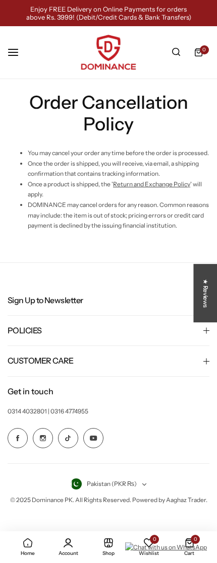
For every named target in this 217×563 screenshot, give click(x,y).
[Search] (176, 52)
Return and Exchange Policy (151, 184)
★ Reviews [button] (205, 293)
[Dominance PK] (108, 52)
